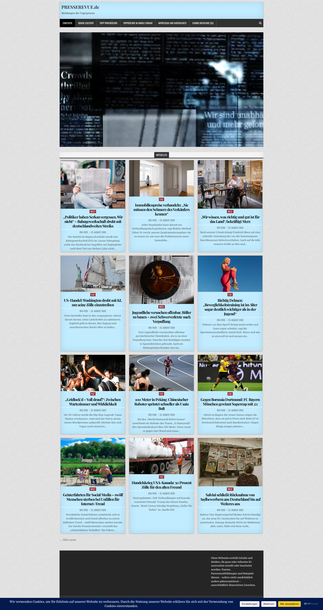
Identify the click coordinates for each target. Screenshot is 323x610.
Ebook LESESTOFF (86, 23)
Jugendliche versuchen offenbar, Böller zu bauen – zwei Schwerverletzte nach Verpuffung (161, 317)
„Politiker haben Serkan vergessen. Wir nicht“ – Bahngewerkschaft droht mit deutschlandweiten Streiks (93, 221)
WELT (92, 211)
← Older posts (68, 539)
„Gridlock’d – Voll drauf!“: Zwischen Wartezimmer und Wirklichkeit (93, 401)
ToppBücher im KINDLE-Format (138, 23)
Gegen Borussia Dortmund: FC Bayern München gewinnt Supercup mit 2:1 (230, 401)
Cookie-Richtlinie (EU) (202, 23)
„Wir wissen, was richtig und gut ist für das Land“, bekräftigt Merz (230, 219)
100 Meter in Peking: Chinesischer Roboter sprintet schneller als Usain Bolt (161, 404)
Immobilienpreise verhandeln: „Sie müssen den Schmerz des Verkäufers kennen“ (161, 209)
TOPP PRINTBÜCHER (108, 23)
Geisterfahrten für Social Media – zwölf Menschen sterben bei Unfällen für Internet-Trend (93, 499)
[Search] (260, 23)
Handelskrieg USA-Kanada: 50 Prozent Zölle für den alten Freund (161, 484)
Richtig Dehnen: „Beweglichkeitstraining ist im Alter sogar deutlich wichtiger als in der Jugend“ (230, 307)
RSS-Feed (84, 232)
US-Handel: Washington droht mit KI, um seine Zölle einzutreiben (93, 302)
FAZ (161, 199)
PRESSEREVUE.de (80, 7)
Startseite (67, 23)
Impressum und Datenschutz (172, 23)
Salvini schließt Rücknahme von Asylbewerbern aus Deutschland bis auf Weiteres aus (230, 499)
